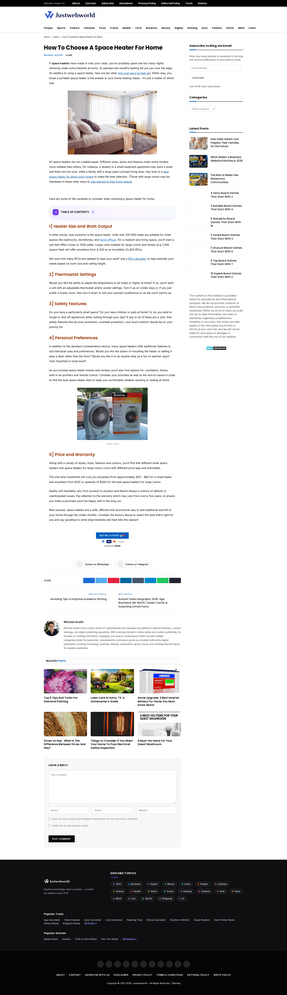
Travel (114, 28)
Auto (205, 28)
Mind (241, 28)
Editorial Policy (170, 3)
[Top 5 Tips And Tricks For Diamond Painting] (65, 681)
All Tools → (90, 923)
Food (102, 28)
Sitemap (176, 983)
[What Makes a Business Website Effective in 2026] (198, 161)
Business (151, 28)
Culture (75, 28)
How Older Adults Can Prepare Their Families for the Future (225, 142)
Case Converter (92, 919)
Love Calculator (114, 919)
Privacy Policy (147, 3)
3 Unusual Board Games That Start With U (226, 249)
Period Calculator (156, 919)
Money (166, 28)
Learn (252, 28)
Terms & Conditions (169, 975)
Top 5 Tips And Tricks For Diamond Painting (61, 699)
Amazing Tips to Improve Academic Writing (78, 599)
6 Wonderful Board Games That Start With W (226, 222)
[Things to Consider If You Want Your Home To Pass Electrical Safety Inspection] (112, 724)
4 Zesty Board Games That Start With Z (225, 194)
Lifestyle (89, 28)
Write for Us (222, 975)
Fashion (217, 28)
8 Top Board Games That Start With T (224, 262)
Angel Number (202, 919)
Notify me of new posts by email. (70, 825)
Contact (90, 3)
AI (183, 898)
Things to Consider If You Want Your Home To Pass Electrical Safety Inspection (112, 744)
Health (126, 28)
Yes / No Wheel (109, 939)
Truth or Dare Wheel (86, 939)
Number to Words (180, 919)
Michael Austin (53, 55)
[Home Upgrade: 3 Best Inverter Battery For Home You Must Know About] (159, 681)
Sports (61, 28)
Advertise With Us (97, 975)
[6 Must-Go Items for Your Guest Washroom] (159, 724)
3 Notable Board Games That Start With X (226, 207)
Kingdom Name (71, 923)
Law (133, 898)
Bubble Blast (51, 939)
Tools (188, 3)
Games (202, 3)
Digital (179, 28)
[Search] (242, 3)
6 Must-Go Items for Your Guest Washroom (155, 742)
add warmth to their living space (111, 181)
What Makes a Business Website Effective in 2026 (227, 158)
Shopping (167, 898)
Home (230, 28)
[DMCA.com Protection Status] (216, 349)
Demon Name (51, 923)
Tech (138, 28)
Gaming (192, 28)
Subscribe (198, 78)
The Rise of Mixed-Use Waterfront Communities (224, 178)
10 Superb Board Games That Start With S (226, 275)
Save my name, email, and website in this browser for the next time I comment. (95, 818)
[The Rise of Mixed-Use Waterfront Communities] (198, 179)
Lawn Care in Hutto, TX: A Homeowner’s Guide (108, 699)
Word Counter (72, 919)
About (76, 3)
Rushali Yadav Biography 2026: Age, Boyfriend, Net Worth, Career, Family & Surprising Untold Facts (142, 602)
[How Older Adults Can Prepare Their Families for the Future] (198, 143)
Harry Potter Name (224, 919)
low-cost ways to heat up (134, 73)
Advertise (107, 3)
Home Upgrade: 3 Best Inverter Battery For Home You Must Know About (158, 701)
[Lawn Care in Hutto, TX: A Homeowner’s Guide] (112, 681)
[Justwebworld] (70, 15)
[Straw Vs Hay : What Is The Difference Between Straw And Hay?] (65, 724)
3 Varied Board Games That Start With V (225, 236)
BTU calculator (137, 258)
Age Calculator (52, 919)
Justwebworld (140, 983)
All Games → (130, 939)
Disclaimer (126, 3)
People (48, 28)
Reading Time (134, 919)
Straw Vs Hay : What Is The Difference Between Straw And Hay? (65, 744)
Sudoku (66, 939)
